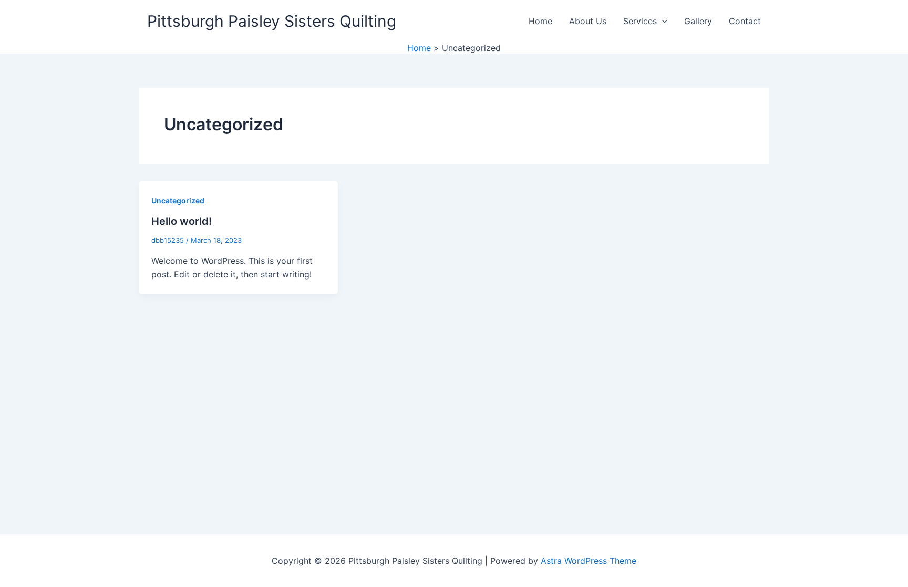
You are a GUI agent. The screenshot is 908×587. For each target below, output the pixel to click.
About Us (587, 21)
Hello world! (181, 221)
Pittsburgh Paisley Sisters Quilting (271, 21)
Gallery (698, 21)
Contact (745, 21)
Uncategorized (177, 200)
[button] (662, 21)
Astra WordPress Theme (588, 560)
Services (640, 21)
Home (540, 21)
